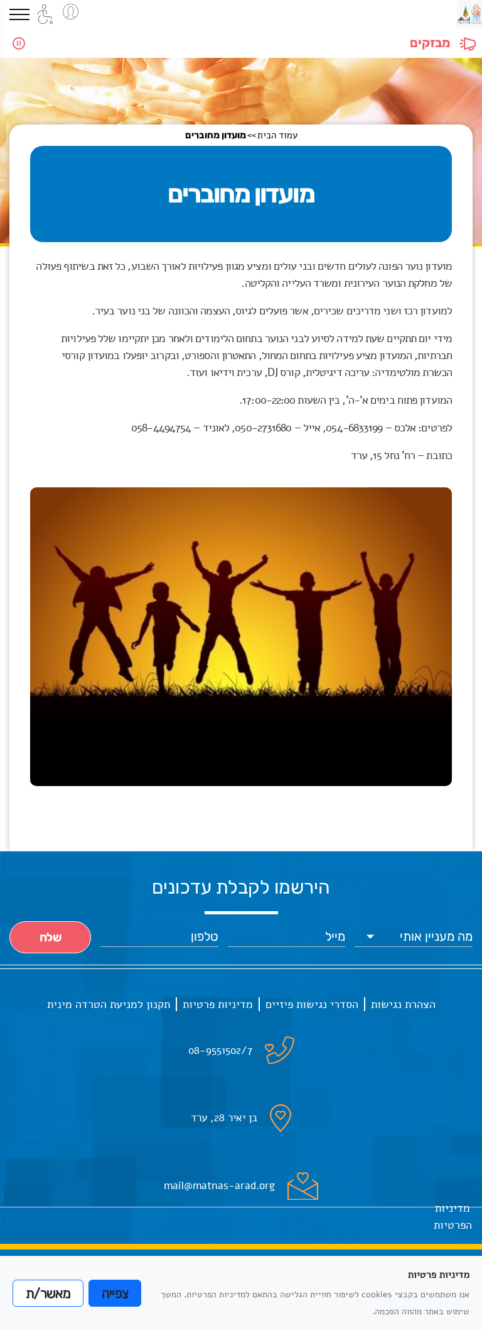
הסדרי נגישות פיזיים (311, 1004)
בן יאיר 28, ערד (224, 1118)
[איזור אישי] (70, 11)
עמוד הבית (277, 135)
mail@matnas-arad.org (219, 1185)
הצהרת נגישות (403, 1004)
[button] (19, 14)
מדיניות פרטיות (218, 1004)
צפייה (115, 1293)
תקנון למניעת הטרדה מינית (108, 1004)
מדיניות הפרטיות (453, 1216)
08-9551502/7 (220, 1050)
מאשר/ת (48, 1293)
